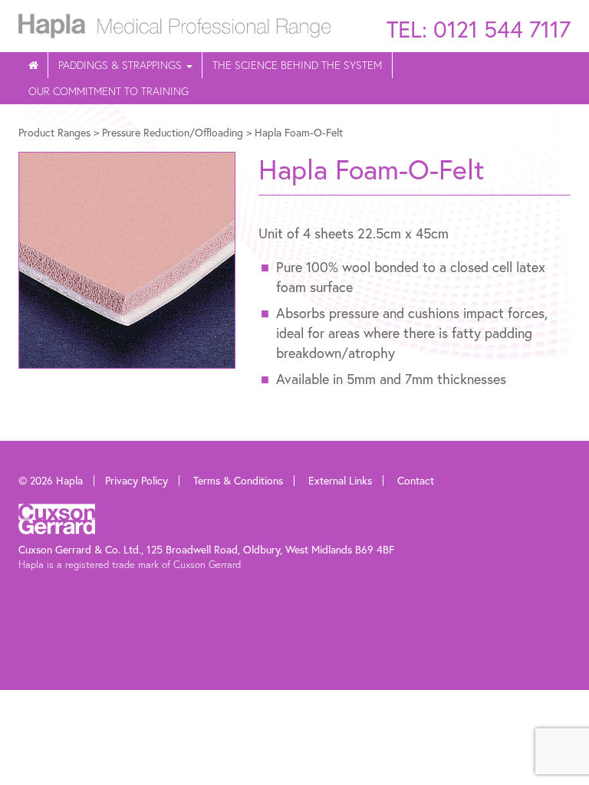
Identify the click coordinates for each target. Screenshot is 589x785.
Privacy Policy (136, 480)
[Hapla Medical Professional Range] (174, 24)
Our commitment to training (108, 91)
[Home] (33, 65)
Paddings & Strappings (121, 64)
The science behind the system (297, 64)
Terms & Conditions (238, 480)
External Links (340, 480)
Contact (415, 480)
